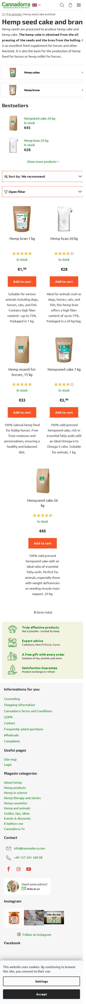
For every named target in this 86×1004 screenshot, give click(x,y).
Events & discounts (17, 818)
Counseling (12, 699)
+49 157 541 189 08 (28, 857)
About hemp (13, 782)
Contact (9, 723)
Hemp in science (15, 792)
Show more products (41, 161)
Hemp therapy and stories (22, 798)
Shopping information (19, 705)
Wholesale (11, 735)
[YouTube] (28, 869)
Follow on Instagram (37, 934)
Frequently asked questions (23, 729)
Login (8, 764)
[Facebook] (8, 869)
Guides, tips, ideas (17, 813)
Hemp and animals (17, 808)
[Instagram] (18, 869)
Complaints (12, 741)
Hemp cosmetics (15, 803)
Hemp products (15, 787)
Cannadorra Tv (14, 829)
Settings (41, 981)
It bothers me (13, 823)
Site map (10, 759)
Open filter (17, 191)
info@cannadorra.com (29, 848)
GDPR (8, 717)
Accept (41, 994)
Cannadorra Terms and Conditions (28, 711)
